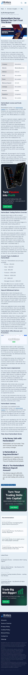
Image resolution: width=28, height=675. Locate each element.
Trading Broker (4, 485)
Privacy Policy (5, 626)
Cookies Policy (5, 630)
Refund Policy (5, 633)
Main (2, 9)
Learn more (7, 206)
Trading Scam (12, 485)
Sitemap (3, 639)
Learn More (14, 507)
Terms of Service (6, 623)
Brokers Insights (12, 9)
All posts (4, 620)
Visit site (5, 601)
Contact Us (4, 636)
